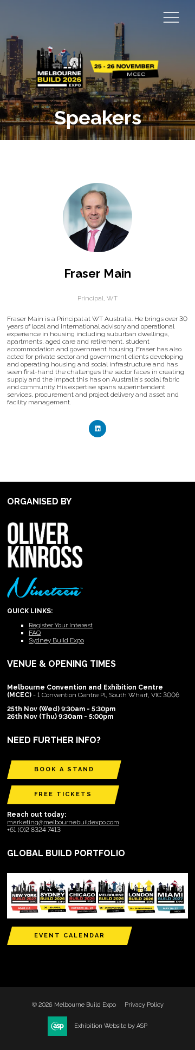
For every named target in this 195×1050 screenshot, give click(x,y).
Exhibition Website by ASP (110, 1025)
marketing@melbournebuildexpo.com (63, 822)
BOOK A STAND (64, 769)
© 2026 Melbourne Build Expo (74, 1004)
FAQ (35, 632)
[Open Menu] (171, 17)
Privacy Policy (144, 1004)
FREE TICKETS (63, 794)
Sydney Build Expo (56, 640)
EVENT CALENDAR (69, 935)
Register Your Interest (61, 625)
